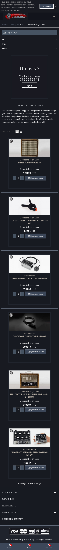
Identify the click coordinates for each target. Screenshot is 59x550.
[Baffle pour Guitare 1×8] (29, 148)
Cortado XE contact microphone (29, 336)
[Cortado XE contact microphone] (29, 322)
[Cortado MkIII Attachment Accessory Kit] (29, 206)
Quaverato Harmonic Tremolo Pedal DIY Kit (29, 453)
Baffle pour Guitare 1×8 (29, 163)
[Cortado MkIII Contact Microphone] (29, 264)
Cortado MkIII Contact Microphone (29, 279)
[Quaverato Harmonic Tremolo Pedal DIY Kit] (29, 437)
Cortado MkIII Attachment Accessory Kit (29, 222)
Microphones (29, 276)
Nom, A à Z (7, 131)
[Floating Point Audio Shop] (16, 16)
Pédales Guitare (29, 449)
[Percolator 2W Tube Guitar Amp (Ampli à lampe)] (29, 379)
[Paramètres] (54, 16)
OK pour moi (46, 6)
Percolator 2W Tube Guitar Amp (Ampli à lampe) (29, 395)
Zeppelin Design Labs (29, 160)
